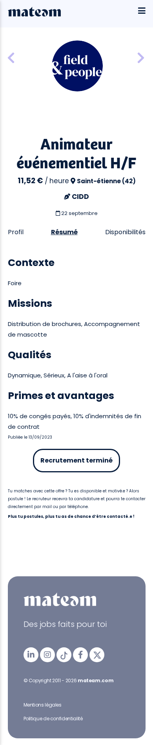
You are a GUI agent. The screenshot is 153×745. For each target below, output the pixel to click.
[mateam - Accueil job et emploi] (34, 14)
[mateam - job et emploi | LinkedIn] (31, 654)
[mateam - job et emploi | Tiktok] (63, 654)
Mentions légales (43, 704)
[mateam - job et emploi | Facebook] (80, 654)
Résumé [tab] (64, 232)
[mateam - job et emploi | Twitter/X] (96, 654)
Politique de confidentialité (53, 718)
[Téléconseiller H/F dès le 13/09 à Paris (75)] (141, 58)
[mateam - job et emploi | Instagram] (47, 654)
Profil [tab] (16, 232)
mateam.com (95, 680)
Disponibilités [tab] (125, 232)
